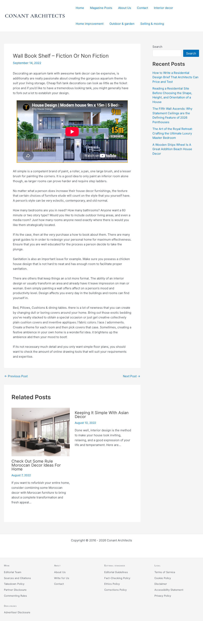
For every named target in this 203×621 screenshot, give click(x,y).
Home (80, 8)
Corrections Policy (115, 589)
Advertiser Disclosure (17, 612)
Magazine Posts (101, 8)
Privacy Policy (162, 595)
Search (157, 47)
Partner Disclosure (15, 589)
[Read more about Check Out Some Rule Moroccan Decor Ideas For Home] (40, 431)
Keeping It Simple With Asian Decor (102, 414)
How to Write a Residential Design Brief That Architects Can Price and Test (175, 77)
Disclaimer (160, 583)
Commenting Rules (15, 595)
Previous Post (16, 376)
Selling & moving (152, 24)
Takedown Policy (14, 583)
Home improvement (89, 24)
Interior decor (163, 8)
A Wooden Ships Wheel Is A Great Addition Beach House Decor (172, 149)
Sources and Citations (17, 578)
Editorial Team (12, 572)
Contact (142, 8)
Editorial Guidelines (116, 572)
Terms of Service (164, 572)
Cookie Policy (162, 578)
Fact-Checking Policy (117, 578)
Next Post (131, 376)
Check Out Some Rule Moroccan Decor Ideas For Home (36, 465)
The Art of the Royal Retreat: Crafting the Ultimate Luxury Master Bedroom (172, 133)
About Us (124, 8)
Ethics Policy (112, 583)
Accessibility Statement (168, 589)
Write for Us (61, 578)
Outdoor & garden (121, 24)
